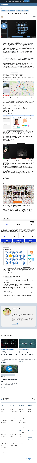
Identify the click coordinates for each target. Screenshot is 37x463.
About (20, 430)
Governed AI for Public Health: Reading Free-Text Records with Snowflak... (27, 354)
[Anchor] (24, 79)
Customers (30, 405)
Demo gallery (3, 436)
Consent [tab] (6, 224)
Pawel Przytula (28, 97)
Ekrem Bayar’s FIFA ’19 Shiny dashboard (15, 130)
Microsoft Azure (12, 443)
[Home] (5, 4)
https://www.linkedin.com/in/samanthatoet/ (13, 324)
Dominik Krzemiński (20, 131)
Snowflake (11, 436)
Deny (7, 240)
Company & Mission (22, 432)
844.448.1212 (30, 437)
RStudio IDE (21, 409)
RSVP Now (26, 1)
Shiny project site (9, 290)
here (25, 277)
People (20, 420)
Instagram (31, 459)
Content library (3, 434)
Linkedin (33, 459)
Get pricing (11, 420)
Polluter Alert (20, 80)
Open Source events (22, 422)
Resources (3, 430)
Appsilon (17, 42)
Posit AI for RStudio (13, 418)
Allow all (30, 240)
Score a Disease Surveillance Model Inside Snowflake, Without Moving (9, 354)
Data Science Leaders (4, 416)
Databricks (11, 438)
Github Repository (6, 111)
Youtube (24, 459)
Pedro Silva (9, 160)
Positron (20, 407)
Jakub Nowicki (15, 268)
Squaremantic (6, 218)
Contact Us (30, 430)
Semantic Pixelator (21, 143)
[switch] (14, 236)
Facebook (26, 459)
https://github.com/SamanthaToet (17, 324)
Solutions (3, 405)
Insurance (2, 409)
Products (12, 405)
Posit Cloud (12, 413)
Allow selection (18, 240)
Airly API (31, 101)
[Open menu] (35, 4)
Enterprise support (4, 449)
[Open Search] (33, 4)
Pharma (2, 411)
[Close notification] (35, 1)
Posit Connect (12, 409)
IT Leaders (2, 418)
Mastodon (29, 459)
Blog (1, 8)
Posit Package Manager (14, 411)
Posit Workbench (13, 407)
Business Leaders (4, 420)
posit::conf (2, 445)
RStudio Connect (27, 294)
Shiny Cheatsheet (14, 287)
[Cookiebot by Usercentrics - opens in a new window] (30, 222)
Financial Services (4, 407)
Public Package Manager (14, 416)
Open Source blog (22, 427)
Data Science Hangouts (5, 441)
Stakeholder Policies (22, 441)
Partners (11, 430)
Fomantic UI (7, 59)
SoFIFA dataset (6, 131)
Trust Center (21, 443)
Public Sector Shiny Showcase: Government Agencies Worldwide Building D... (9, 379)
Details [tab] (18, 224)
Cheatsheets (21, 424)
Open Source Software (22, 418)
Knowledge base (3, 452)
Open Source (21, 405)
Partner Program (13, 432)
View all (2, 424)
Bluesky (35, 459)
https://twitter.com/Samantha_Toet (15, 324)
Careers (20, 434)
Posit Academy (3, 422)
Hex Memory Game (26, 267)
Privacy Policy (12, 459)
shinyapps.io (28, 292)
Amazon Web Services (13, 441)
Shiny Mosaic (6, 183)
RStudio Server (21, 411)
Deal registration (13, 434)
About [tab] (31, 224)
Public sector (3, 413)
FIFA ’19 (10, 113)
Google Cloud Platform (14, 445)
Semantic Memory (7, 249)
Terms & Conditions (4, 459)
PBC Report (21, 436)
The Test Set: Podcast (4, 443)
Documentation (3, 447)
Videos (2, 438)
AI (19, 416)
